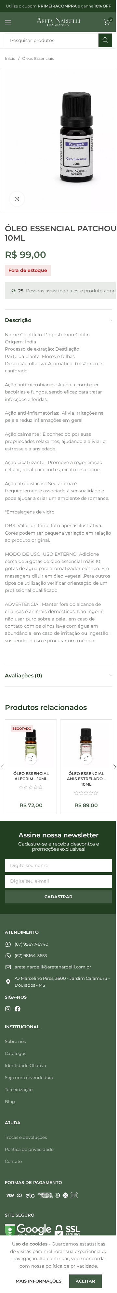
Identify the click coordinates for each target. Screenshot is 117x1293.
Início (10, 58)
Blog (10, 1101)
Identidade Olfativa (25, 1065)
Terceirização (18, 1089)
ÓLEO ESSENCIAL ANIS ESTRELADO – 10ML (86, 779)
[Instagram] (8, 1009)
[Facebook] (17, 1009)
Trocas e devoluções (26, 1137)
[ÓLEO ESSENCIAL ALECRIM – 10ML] (30, 745)
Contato (13, 1161)
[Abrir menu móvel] (8, 22)
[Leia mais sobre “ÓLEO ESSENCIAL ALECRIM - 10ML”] (31, 759)
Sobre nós (15, 1041)
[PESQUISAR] (105, 40)
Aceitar (85, 1281)
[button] (86, 759)
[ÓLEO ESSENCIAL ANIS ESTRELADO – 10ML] (86, 745)
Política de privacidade (29, 1149)
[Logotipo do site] (59, 22)
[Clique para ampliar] (17, 199)
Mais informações (39, 1281)
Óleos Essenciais (38, 58)
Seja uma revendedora (29, 1077)
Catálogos (15, 1053)
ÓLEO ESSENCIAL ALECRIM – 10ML (31, 776)
